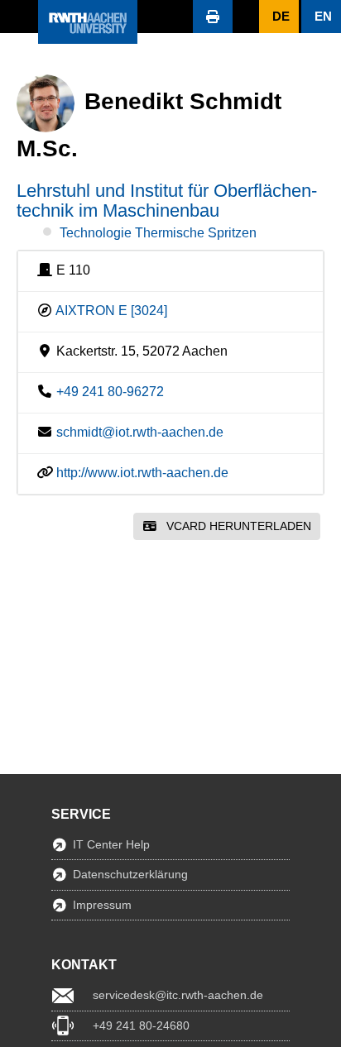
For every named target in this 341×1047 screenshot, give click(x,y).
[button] (19, 16)
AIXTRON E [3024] (111, 311)
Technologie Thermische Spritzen (158, 233)
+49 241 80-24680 (141, 1025)
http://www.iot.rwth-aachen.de (142, 473)
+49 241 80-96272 (110, 392)
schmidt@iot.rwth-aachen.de (139, 432)
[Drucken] (213, 16)
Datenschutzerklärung (130, 874)
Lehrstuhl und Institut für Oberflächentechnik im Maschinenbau (167, 200)
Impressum (102, 904)
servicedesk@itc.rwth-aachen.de (178, 995)
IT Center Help (111, 844)
